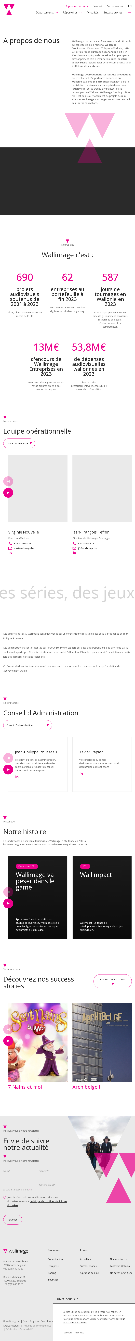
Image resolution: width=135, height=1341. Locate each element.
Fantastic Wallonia (120, 1266)
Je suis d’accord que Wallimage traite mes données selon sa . (37, 1201)
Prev (8, 481)
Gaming (52, 1272)
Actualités (93, 12)
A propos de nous (77, 6)
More (129, 13)
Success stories (113, 12)
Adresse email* (47, 1185)
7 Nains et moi (25, 1086)
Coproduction (55, 1259)
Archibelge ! (86, 1086)
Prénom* (44, 1171)
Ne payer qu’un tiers (121, 1272)
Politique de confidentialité (37, 1325)
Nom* (6, 1171)
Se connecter (115, 6)
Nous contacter (118, 1259)
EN (130, 6)
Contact (97, 6)
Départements (45, 12)
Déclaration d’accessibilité (19, 1329)
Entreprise (53, 1266)
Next (8, 493)
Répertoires (70, 12)
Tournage (53, 1279)
